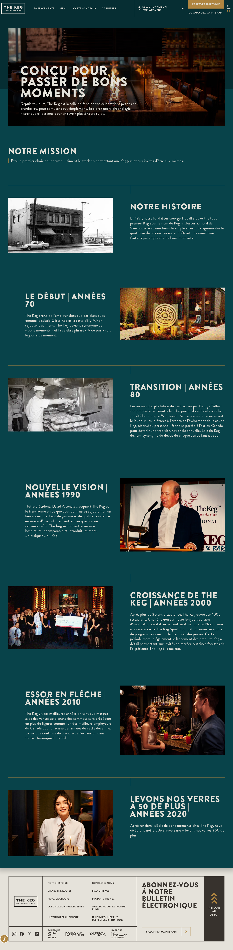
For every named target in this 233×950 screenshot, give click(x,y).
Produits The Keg (103, 898)
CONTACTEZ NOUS (103, 883)
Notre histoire (58, 883)
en (228, 5)
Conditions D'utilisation (98, 934)
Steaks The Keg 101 (59, 891)
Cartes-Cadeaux (85, 8)
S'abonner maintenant (162, 931)
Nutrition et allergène (63, 917)
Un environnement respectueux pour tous (107, 918)
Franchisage (100, 891)
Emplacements (44, 8)
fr (228, 11)
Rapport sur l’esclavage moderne (119, 934)
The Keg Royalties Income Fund (109, 908)
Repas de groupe (58, 898)
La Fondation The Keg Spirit (66, 906)
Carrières (109, 8)
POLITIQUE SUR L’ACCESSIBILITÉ (74, 934)
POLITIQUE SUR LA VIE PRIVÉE (54, 934)
